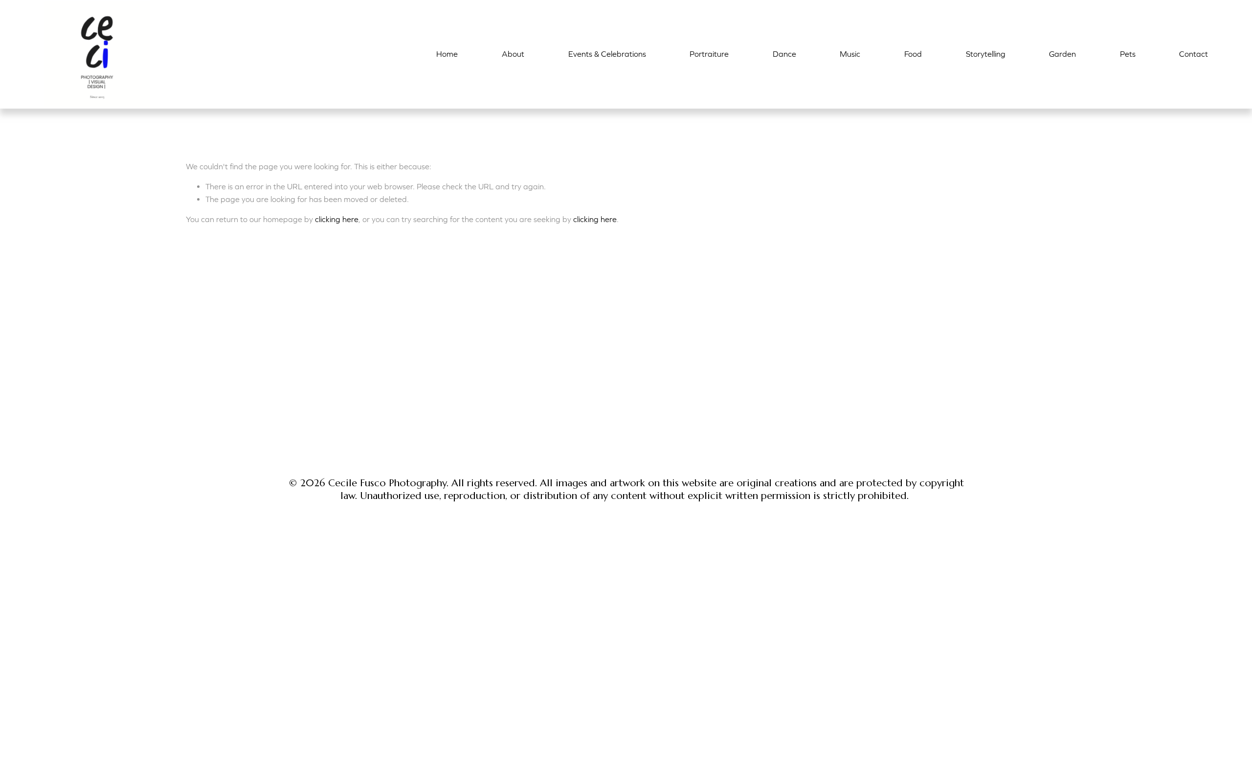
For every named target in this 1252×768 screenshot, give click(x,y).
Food (913, 53)
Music (850, 53)
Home (447, 53)
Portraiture (709, 53)
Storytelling (986, 53)
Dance (784, 53)
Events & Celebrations (607, 53)
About (513, 53)
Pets (1128, 53)
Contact (1193, 53)
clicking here (336, 219)
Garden (1062, 53)
